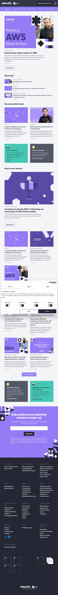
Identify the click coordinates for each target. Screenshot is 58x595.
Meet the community (46, 468)
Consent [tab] (10, 286)
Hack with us (44, 470)
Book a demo (9, 468)
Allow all (47, 311)
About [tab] (48, 286)
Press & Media (9, 531)
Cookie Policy (26, 490)
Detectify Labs (9, 486)
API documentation (28, 466)
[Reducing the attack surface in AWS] (29, 32)
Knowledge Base (27, 468)
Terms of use (26, 486)
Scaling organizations (11, 515)
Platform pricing (27, 527)
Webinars (25, 510)
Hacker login (44, 476)
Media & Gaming (45, 535)
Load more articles (29, 374)
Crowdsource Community (18, 9)
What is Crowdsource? (46, 466)
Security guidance (49, 9)
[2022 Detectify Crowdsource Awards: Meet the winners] (41, 345)
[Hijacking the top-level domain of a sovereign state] (41, 115)
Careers (7, 529)
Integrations (43, 494)
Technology (43, 529)
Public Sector (44, 537)
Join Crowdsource (45, 474)
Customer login (44, 496)
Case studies (26, 508)
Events (24, 518)
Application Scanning (46, 490)
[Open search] (2, 9)
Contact (7, 533)
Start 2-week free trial (44, 3)
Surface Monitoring (45, 488)
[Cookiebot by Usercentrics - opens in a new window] (50, 283)
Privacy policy (26, 488)
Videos (24, 516)
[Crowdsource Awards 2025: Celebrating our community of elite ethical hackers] (29, 188)
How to (40, 9)
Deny (28, 311)
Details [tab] (29, 286)
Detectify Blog (9, 488)
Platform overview (45, 486)
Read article (10, 68)
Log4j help (43, 514)
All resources (26, 506)
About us (7, 527)
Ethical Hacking (32, 9)
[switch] (22, 305)
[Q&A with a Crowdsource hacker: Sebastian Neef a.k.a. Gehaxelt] (16, 345)
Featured (7, 9)
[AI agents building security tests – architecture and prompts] (8, 88)
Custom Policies (44, 492)
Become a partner (10, 547)
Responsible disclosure (29, 496)
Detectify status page (28, 470)
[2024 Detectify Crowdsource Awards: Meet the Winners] (41, 239)
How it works (44, 472)
